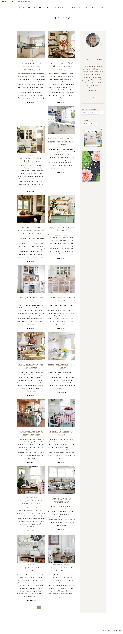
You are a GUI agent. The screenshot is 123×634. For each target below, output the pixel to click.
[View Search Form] (120, 2)
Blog (54, 7)
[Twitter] (15, 1)
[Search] (101, 112)
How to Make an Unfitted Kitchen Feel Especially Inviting (61, 66)
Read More (31, 102)
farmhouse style (55, 362)
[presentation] (31, 44)
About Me (21, 1)
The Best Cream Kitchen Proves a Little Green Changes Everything (31, 66)
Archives (85, 120)
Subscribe (28, 1)
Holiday (27, 497)
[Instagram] (6, 1)
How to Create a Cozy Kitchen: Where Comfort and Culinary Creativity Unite (31, 231)
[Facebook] (3, 1)
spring (70, 362)
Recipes (94, 7)
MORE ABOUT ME (93, 98)
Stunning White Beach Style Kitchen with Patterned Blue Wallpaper (61, 142)
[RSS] (12, 1)
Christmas (57, 225)
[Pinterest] (9, 1)
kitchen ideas (31, 60)
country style (29, 496)
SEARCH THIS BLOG (89, 109)
